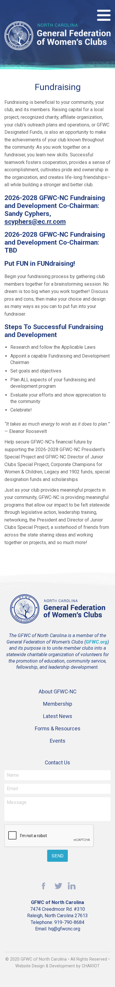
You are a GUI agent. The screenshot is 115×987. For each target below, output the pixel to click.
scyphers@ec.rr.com (35, 221)
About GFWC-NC (57, 692)
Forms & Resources (57, 729)
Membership (57, 704)
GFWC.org (96, 642)
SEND (57, 855)
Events (57, 741)
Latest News (57, 716)
